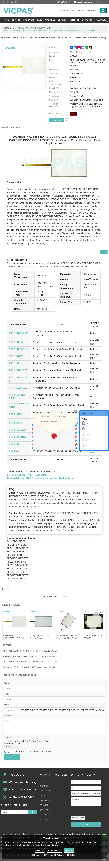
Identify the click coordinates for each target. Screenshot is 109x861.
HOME (6, 20)
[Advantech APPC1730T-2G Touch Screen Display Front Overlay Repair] (14, 621)
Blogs (43, 819)
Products (28, 20)
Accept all (69, 850)
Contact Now (57, 120)
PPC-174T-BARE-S (18, 342)
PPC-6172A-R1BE (18, 437)
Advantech (23, 28)
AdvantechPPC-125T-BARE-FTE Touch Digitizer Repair (29, 656)
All (13, 28)
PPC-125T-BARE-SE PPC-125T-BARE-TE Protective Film (30, 661)
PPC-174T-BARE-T (18, 349)
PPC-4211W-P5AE (18, 388)
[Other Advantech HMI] (73, 114)
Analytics (49, 855)
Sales (84, 419)
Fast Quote (101, 20)
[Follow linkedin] (12, 2)
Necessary (38, 855)
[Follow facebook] (8, 2)
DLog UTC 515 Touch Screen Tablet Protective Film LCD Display (40, 636)
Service (62, 20)
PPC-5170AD (15, 423)
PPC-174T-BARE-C (18, 333)
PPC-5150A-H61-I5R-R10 (18, 396)
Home (6, 28)
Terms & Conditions (43, 752)
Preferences (61, 855)
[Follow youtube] (3, 2)
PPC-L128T (14, 451)
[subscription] (32, 812)
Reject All (39, 850)
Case (39, 20)
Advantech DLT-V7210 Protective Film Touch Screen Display (67, 636)
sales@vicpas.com (84, 2)
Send (11, 757)
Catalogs (87, 20)
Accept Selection (54, 850)
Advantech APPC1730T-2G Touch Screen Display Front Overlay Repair (14, 636)
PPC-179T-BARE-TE (18, 379)
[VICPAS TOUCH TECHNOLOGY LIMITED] (18, 11)
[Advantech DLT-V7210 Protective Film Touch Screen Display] (67, 621)
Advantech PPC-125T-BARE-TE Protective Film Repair (29, 667)
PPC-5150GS (15, 414)
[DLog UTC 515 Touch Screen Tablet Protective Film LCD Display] (41, 621)
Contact (74, 20)
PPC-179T (14, 363)
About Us (50, 20)
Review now (61, 596)
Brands (16, 20)
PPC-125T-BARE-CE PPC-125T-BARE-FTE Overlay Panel (30, 651)
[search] (103, 10)
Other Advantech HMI (41, 28)
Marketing (73, 855)
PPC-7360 (14, 444)
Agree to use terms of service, (28, 751)
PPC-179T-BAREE (18, 370)
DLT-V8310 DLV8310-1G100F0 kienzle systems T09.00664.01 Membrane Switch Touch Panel (93, 636)
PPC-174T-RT (16, 356)
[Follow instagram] (16, 2)
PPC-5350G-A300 (17, 430)
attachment (12, 747)
